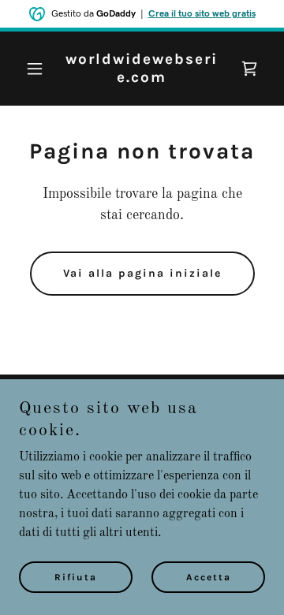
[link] (142, 79)
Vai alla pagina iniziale (142, 273)
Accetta (208, 577)
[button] (37, 68)
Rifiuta (75, 577)
